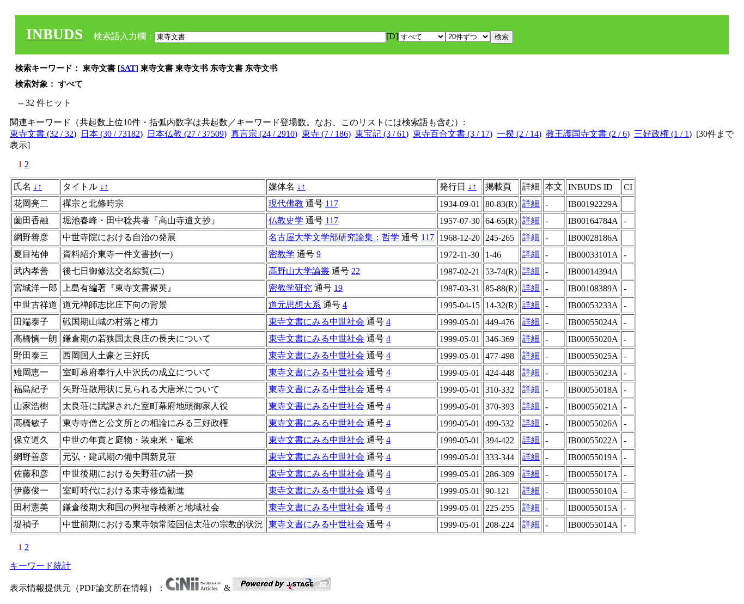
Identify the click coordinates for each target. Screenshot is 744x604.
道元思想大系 (295, 304)
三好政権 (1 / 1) (663, 133)
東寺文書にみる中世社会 (316, 321)
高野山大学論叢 (299, 271)
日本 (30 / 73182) (112, 133)
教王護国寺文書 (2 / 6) (588, 133)
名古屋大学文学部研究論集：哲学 (334, 237)
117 (331, 203)
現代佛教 (286, 203)
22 (355, 271)
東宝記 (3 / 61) (381, 133)
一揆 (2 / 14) (519, 133)
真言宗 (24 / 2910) (264, 133)
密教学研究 (290, 287)
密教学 (282, 254)
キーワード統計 (40, 565)
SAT (128, 68)
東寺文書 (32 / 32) (43, 133)
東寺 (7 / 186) (326, 133)
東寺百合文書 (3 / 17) (452, 133)
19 (338, 287)
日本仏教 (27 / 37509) (187, 133)
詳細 (531, 203)
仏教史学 (286, 220)
